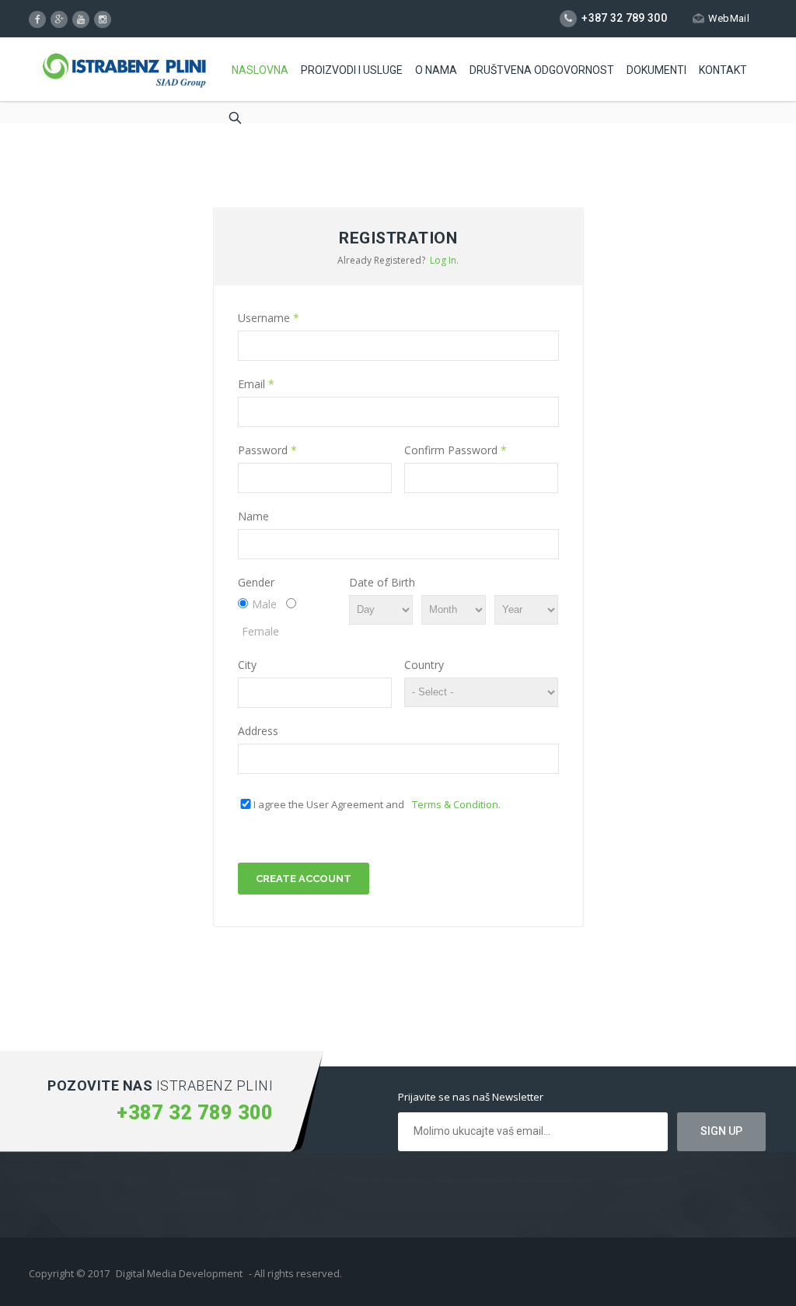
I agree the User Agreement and (377, 804)
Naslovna (260, 70)
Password (267, 450)
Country (424, 664)
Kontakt (723, 70)
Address (258, 730)
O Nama (436, 70)
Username (268, 317)
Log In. (444, 260)
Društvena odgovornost (542, 70)
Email (256, 383)
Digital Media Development (179, 1273)
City (247, 664)
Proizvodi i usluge (352, 70)
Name (253, 516)
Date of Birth (382, 582)
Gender (256, 582)
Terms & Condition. (456, 804)
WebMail (728, 18)
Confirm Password (455, 450)
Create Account (303, 878)
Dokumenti (656, 70)
